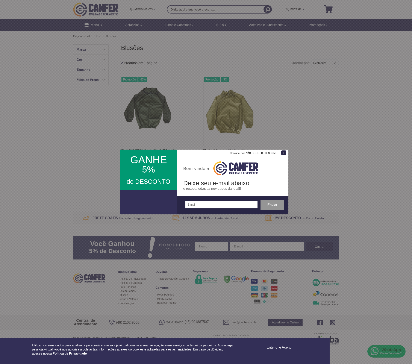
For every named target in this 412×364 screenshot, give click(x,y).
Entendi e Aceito (279, 347)
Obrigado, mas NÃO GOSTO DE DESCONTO (254, 153)
